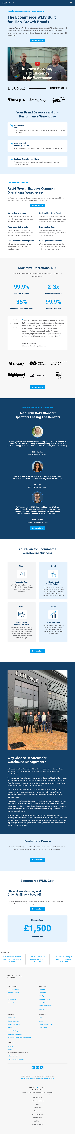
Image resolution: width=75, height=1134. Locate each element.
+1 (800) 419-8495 (13, 1056)
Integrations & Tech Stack (46, 1024)
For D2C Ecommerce (13, 989)
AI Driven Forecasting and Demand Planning (20, 1037)
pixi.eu (37, 1104)
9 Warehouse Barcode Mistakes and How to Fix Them (37, 959)
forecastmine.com (37, 1124)
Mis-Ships (42, 996)
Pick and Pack (11, 1017)
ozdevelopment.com (37, 1101)
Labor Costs (42, 1002)
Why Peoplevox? (12, 999)
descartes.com (25, 1078)
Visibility (41, 1009)
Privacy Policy (33, 1078)
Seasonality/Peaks (44, 999)
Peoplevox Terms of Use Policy (46, 1078)
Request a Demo (37, 41)
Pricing (9, 996)
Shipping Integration (13, 1021)
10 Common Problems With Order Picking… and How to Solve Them (12, 959)
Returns (10, 1027)
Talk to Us (10, 1046)
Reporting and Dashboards (15, 1034)
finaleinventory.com (37, 1114)
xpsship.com (37, 1121)
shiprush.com (37, 1118)
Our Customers (43, 1027)
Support (10, 1049)
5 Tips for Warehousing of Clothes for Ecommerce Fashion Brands (63, 959)
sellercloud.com (37, 1111)
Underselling (42, 992)
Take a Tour (11, 1002)
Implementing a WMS (13, 992)
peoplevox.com (37, 1097)
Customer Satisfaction (45, 1005)
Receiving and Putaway (14, 1024)
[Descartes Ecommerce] (37, 1089)
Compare (41, 1021)
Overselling (42, 989)
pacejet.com (37, 1108)
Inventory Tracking (13, 1031)
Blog (40, 1017)
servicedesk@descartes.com (16, 1059)
